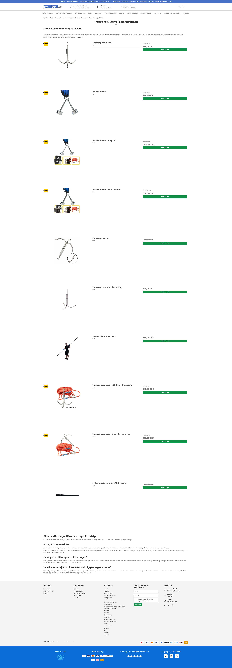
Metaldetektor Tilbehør (64, 13)
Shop (105, 630)
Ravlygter (98, 13)
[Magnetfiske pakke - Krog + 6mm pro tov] (67, 456)
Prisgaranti (107, 610)
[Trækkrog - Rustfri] (67, 260)
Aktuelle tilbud (146, 13)
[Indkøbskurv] (183, 7)
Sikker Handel (108, 615)
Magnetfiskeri (80, 13)
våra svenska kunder (110, 602)
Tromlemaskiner (110, 13)
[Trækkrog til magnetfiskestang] (67, 309)
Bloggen (106, 628)
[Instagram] (172, 606)
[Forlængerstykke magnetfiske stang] (67, 505)
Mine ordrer (47, 589)
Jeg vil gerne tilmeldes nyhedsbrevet (145, 600)
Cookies (76, 598)
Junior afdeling (132, 13)
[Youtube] (168, 606)
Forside (106, 589)
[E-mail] (146, 595)
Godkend (138, 605)
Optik (90, 13)
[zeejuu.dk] (53, 7)
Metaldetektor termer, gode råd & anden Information (114, 607)
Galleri (106, 624)
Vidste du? (107, 617)
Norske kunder (108, 604)
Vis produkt (165, 50)
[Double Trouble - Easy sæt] (67, 162)
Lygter (121, 13)
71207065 (170, 596)
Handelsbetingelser (80, 593)
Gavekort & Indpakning (172, 13)
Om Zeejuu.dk (78, 591)
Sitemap (106, 635)
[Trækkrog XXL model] (67, 64)
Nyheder (186, 13)
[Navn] (146, 591)
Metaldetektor (48, 13)
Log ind (46, 593)
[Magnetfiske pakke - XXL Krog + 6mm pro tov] (67, 407)
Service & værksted (110, 619)
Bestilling (76, 589)
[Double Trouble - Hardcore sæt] (67, 211)
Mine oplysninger (49, 591)
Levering (106, 613)
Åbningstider (77, 595)
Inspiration (157, 13)
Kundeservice (108, 626)
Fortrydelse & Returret (111, 621)
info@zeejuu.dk (172, 602)
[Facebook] (165, 606)
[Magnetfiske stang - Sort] (67, 358)
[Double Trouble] (67, 113)
